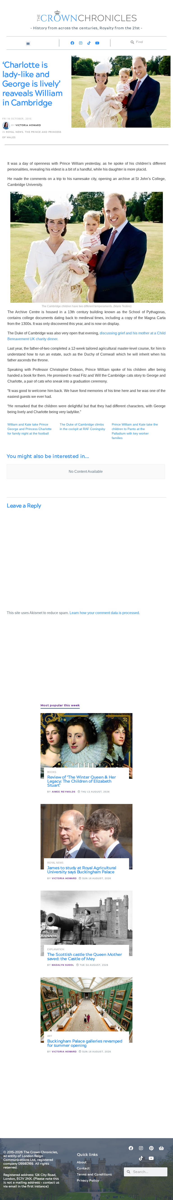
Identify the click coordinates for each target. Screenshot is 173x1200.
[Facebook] (72, 43)
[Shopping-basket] (161, 1148)
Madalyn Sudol (63, 965)
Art (49, 1036)
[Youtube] (97, 43)
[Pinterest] (151, 1148)
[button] (28, 43)
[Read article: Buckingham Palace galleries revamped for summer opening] (86, 1010)
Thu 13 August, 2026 (95, 791)
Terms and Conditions (94, 1174)
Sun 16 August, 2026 (96, 878)
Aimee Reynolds (63, 791)
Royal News (14, 132)
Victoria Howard (28, 125)
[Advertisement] (40, 664)
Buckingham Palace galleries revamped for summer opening (84, 1043)
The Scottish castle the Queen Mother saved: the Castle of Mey (84, 956)
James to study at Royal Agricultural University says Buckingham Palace (81, 870)
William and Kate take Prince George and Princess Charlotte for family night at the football (29, 429)
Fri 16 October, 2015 (17, 118)
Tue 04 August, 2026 (93, 965)
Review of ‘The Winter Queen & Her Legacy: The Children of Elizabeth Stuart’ (81, 781)
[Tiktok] (89, 43)
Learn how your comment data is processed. (105, 613)
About (82, 1162)
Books (51, 772)
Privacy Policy (88, 1180)
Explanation (55, 949)
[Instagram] (80, 43)
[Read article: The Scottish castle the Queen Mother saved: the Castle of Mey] (86, 923)
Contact (83, 1168)
